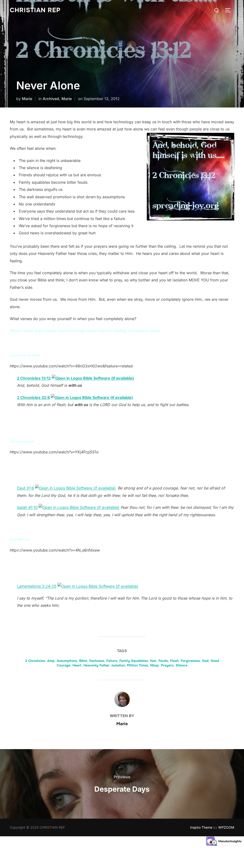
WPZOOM (226, 827)
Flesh (174, 661)
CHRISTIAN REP (35, 10)
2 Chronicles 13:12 (34, 378)
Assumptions (67, 661)
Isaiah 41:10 (27, 507)
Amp (51, 661)
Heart (76, 665)
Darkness (96, 661)
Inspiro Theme (201, 827)
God (205, 661)
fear (153, 661)
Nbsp (154, 665)
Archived (51, 98)
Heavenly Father (96, 665)
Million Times (137, 665)
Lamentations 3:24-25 (36, 586)
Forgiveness (190, 661)
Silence (181, 665)
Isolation (118, 665)
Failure (111, 661)
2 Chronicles (35, 661)
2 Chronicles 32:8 (33, 397)
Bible (83, 661)
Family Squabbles (133, 661)
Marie (27, 98)
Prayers (167, 665)
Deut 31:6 (25, 488)
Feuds (163, 661)
